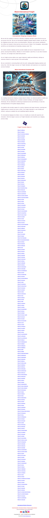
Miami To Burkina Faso (22, 187)
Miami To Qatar (21, 422)
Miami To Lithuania (21, 336)
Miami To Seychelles (22, 438)
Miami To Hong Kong (22, 286)
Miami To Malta (21, 351)
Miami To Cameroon (22, 193)
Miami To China (21, 203)
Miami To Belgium (21, 164)
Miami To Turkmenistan (22, 484)
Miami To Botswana (22, 180)
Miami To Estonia (21, 243)
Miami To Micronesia (22, 363)
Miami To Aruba (21, 147)
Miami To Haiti (20, 282)
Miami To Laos (21, 322)
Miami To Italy (20, 301)
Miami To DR (20, 232)
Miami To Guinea (21, 276)
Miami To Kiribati (21, 312)
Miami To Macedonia (22, 397)
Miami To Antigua (21, 141)
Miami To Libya (21, 332)
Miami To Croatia (21, 216)
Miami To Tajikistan (21, 468)
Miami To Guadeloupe (22, 270)
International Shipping (23, 507)
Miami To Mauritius (21, 359)
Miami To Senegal (21, 434)
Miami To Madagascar (22, 341)
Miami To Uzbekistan (22, 497)
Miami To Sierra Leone (22, 440)
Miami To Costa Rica (22, 212)
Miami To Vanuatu (21, 499)
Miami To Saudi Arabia (22, 430)
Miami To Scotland (21, 432)
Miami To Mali (20, 349)
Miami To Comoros (21, 207)
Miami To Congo (21, 209)
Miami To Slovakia (21, 443)
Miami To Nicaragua (22, 389)
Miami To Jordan (21, 307)
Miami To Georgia (21, 257)
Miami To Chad (21, 199)
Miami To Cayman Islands (23, 197)
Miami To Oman (21, 401)
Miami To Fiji (20, 247)
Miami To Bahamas (22, 155)
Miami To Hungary (21, 287)
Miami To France (21, 251)
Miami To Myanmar (22, 376)
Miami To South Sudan (22, 451)
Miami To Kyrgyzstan (22, 320)
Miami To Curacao (21, 220)
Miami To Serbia (21, 436)
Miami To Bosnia (21, 178)
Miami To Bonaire (21, 176)
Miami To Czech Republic (23, 224)
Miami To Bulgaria (21, 185)
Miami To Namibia (21, 378)
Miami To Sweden (21, 461)
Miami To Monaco (21, 366)
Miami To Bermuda (21, 170)
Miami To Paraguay (22, 413)
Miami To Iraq (20, 295)
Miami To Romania (21, 424)
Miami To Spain (21, 453)
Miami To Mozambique (22, 374)
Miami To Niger (21, 391)
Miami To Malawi (21, 343)
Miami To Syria (21, 465)
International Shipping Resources (25, 505)
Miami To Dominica (22, 230)
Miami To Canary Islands (23, 195)
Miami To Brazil (21, 182)
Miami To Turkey (21, 482)
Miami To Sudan (21, 457)
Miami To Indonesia (22, 293)
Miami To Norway (21, 399)
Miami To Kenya (21, 311)
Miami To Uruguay (21, 495)
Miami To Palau (21, 405)
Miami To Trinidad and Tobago (24, 478)
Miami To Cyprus (21, 222)
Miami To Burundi (21, 189)
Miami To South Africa (22, 449)
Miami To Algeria (21, 132)
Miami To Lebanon (21, 326)
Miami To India (21, 291)
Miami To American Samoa (23, 133)
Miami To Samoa (21, 428)
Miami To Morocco (21, 372)
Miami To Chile (21, 201)
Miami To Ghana (21, 261)
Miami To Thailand (21, 472)
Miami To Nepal (21, 382)
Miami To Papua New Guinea (24, 411)
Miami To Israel (21, 299)
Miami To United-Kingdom (23, 493)
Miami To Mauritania (22, 357)
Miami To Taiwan (21, 466)
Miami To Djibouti (21, 228)
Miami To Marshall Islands (23, 353)
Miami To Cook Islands (22, 210)
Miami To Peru (21, 414)
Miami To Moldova (21, 364)
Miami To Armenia (21, 145)
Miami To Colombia (22, 205)
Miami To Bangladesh (22, 159)
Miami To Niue (21, 395)
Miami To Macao (21, 339)
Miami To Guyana (21, 280)
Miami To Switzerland (22, 463)
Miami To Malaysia (21, 345)
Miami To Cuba (21, 218)
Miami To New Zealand (22, 388)
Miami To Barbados (22, 160)
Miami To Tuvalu (21, 486)
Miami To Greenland (22, 266)
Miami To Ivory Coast (22, 214)
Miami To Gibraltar (21, 262)
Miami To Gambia (21, 255)
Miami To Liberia (21, 330)
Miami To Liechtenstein (22, 334)
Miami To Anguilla (21, 139)
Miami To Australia (21, 149)
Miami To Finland (21, 249)
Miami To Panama (21, 409)
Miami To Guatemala (22, 274)
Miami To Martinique (22, 355)
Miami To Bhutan (21, 172)
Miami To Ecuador (21, 234)
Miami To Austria (21, 151)
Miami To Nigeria (21, 393)
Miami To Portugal (21, 420)
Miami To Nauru (21, 380)
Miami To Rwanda (21, 426)
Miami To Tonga (21, 476)
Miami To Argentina (22, 143)
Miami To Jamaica (21, 303)
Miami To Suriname (22, 459)
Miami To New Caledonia (23, 386)
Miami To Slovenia (21, 445)
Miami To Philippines (22, 416)
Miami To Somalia (21, 447)
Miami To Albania (21, 130)
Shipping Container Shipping (32, 507)
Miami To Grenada (21, 268)
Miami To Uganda (21, 488)
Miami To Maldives (21, 347)
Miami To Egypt (21, 236)
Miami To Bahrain (21, 157)
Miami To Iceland (21, 289)
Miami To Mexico (21, 361)
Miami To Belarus (21, 162)
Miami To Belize (21, 166)
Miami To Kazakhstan (22, 309)
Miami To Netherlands (22, 384)
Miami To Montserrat (22, 370)
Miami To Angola (21, 137)
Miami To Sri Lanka (22, 455)
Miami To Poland (21, 418)
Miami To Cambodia (22, 191)
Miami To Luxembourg (22, 338)
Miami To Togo (21, 474)
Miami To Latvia (21, 324)
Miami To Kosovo (21, 316)
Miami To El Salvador (22, 237)
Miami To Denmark (21, 226)
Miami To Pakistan (21, 403)
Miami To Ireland (21, 297)
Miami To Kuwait (21, 318)
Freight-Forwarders (15, 507)
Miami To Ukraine (21, 490)
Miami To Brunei (21, 184)
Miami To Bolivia (21, 174)
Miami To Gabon (21, 253)
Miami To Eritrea (21, 241)
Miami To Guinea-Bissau (23, 278)
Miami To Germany (21, 259)
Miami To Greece (21, 264)
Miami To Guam (21, 272)
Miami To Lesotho (21, 328)
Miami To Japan (21, 305)
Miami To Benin (21, 168)
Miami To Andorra (21, 135)
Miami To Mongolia (21, 368)
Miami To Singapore (22, 441)
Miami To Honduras (22, 284)
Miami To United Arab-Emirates (24, 491)
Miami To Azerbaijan (22, 153)
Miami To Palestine (21, 407)
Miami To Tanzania (21, 470)
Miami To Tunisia (21, 480)
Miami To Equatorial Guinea (23, 239)
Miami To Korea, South (22, 314)
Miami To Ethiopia (21, 245)
